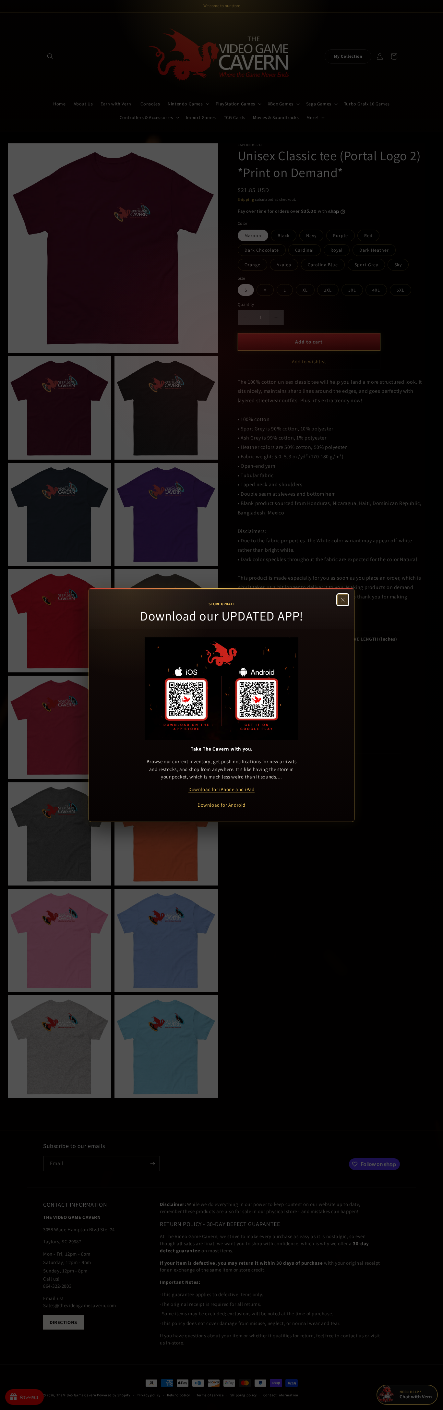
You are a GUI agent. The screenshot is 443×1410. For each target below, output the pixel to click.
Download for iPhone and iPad (221, 789)
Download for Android (221, 805)
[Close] (342, 599)
